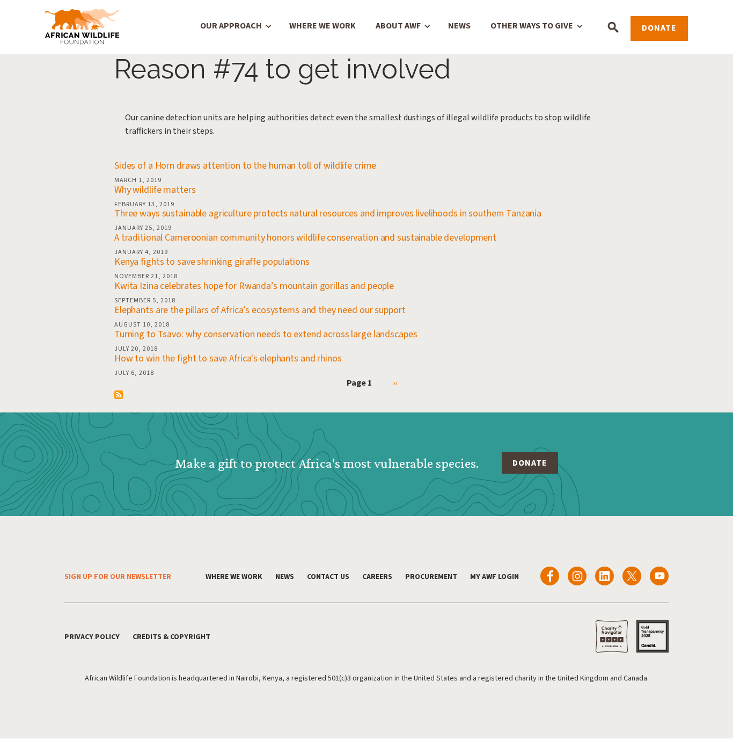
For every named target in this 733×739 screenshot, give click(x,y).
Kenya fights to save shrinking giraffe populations (212, 262)
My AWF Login (494, 576)
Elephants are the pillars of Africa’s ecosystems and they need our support (259, 310)
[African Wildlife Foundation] (82, 27)
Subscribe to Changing (118, 394)
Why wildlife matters (154, 190)
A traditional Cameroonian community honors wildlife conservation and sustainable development (305, 237)
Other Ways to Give (531, 26)
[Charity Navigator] (612, 636)
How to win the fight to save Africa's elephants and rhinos (227, 358)
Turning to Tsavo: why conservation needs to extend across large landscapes (265, 334)
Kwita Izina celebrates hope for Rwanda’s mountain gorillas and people (254, 286)
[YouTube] (659, 576)
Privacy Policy (92, 637)
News (459, 26)
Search (613, 27)
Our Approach (231, 26)
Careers (377, 576)
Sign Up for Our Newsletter (117, 576)
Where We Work (322, 26)
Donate (659, 28)
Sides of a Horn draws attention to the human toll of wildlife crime (245, 165)
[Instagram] (577, 576)
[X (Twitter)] (631, 576)
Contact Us (328, 576)
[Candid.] (652, 636)
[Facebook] (549, 576)
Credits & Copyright (171, 637)
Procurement (431, 576)
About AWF (398, 26)
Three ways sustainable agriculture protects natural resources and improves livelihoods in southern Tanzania (327, 213)
